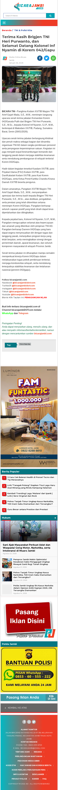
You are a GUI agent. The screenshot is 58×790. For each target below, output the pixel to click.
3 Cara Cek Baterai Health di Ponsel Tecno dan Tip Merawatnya (30, 478)
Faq (44, 779)
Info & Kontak (20, 774)
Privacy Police (19, 779)
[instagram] (29, 722)
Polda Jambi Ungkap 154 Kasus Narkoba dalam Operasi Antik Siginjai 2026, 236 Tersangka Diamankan (33, 587)
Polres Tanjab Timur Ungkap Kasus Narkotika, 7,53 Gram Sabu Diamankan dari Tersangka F (30, 502)
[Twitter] (34, 722)
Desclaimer (38, 774)
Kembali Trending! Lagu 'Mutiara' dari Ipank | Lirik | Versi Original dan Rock (30, 494)
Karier (35, 779)
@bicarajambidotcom (24, 282)
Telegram (23, 313)
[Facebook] (24, 722)
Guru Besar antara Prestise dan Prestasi (27, 509)
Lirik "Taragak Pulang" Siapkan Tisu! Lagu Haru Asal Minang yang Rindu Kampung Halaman (31, 486)
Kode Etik (11, 765)
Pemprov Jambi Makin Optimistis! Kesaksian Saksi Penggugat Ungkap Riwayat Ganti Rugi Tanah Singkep (31, 561)
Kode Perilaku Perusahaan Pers (28, 770)
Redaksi (38, 752)
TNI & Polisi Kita (23, 30)
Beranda (7, 30)
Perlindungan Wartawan (28, 756)
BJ (27, 784)
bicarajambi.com (43, 333)
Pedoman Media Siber (29, 761)
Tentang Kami (22, 752)
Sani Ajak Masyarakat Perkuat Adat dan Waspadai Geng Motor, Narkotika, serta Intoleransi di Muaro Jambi (26, 548)
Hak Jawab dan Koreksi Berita (35, 765)
